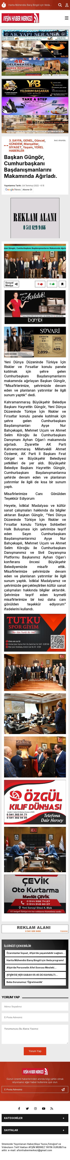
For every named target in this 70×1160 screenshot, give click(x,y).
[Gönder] (64, 1089)
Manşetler (31, 144)
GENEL (28, 140)
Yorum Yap (35, 1051)
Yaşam (28, 147)
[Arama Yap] (58, 5)
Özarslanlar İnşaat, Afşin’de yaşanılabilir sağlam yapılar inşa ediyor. (35, 953)
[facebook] (19, 1109)
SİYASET (15, 147)
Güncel (39, 140)
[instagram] (35, 1109)
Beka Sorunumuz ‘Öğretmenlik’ (25, 982)
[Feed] (52, 1109)
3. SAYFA (15, 140)
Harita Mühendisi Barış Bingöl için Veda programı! (35, 960)
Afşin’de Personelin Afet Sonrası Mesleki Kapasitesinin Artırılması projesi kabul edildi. (33, 967)
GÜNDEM (15, 144)
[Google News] (18, 189)
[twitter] (27, 1109)
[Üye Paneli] (65, 5)
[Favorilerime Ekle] (62, 284)
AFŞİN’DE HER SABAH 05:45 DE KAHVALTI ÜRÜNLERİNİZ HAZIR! (31, 975)
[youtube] (44, 1109)
